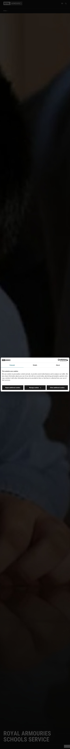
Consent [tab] (12, 365)
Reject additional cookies (12, 387)
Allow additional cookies (57, 387)
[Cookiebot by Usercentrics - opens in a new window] (60, 360)
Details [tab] (35, 365)
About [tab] (58, 365)
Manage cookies (34, 387)
